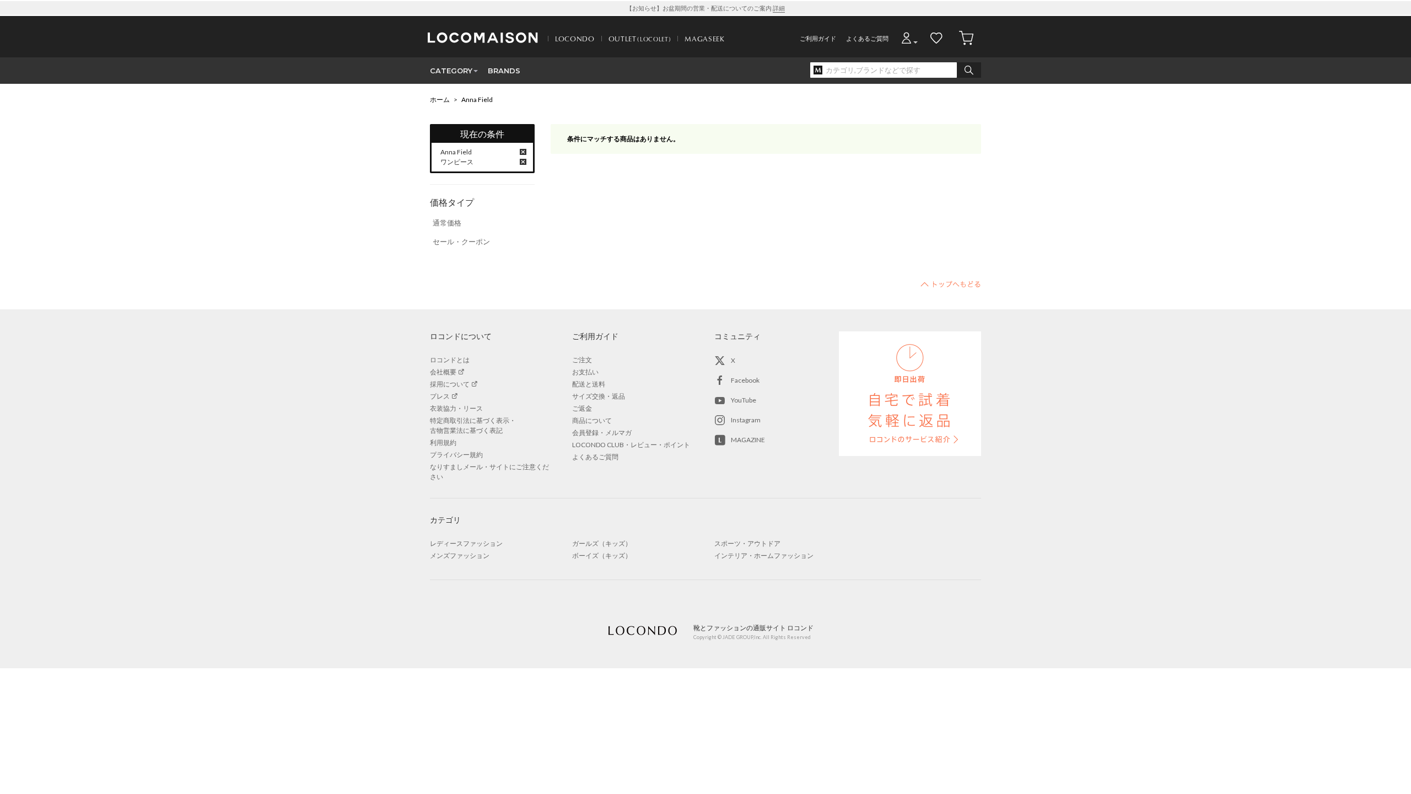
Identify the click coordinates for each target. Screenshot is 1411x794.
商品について (592, 420)
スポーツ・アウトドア (747, 543)
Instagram (746, 420)
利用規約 (443, 442)
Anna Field (477, 99)
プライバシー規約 (456, 454)
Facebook (745, 380)
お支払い (585, 372)
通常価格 (447, 222)
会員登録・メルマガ (602, 432)
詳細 (779, 8)
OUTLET (639, 39)
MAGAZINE (748, 440)
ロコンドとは (450, 360)
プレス (440, 396)
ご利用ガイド (818, 38)
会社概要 (443, 372)
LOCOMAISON (483, 37)
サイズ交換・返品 (598, 396)
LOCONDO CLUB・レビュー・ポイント (631, 445)
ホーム (440, 99)
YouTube (743, 400)
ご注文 (582, 360)
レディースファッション (466, 543)
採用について (450, 384)
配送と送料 (588, 384)
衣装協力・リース (456, 408)
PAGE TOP (950, 284)
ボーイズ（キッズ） (602, 555)
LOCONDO (575, 39)
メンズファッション (459, 555)
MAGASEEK (704, 39)
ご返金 (582, 408)
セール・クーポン (461, 241)
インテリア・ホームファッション (764, 555)
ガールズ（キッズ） (602, 543)
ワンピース (456, 162)
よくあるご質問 (867, 38)
